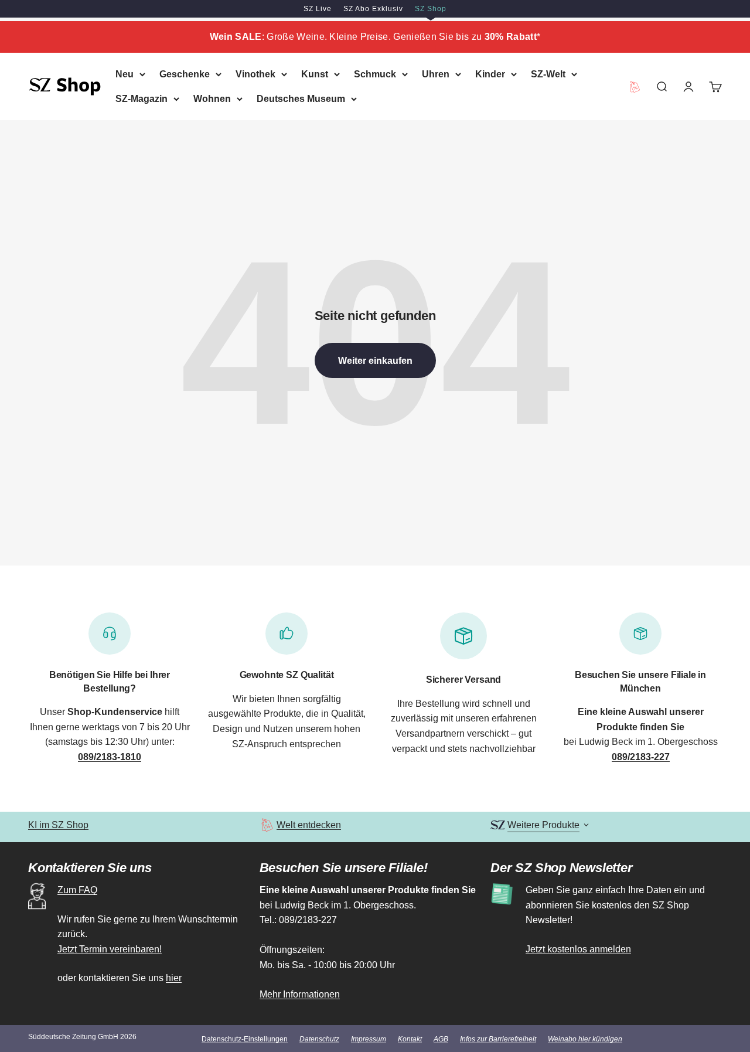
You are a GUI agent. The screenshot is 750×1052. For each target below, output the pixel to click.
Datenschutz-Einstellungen (245, 1039)
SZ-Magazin (141, 98)
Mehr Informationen (300, 994)
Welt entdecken (309, 825)
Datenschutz (319, 1039)
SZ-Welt (548, 74)
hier (174, 978)
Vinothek (255, 74)
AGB (441, 1039)
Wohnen (212, 98)
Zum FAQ (77, 890)
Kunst (314, 74)
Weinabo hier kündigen (585, 1039)
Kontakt (410, 1039)
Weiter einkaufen (375, 361)
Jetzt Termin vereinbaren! (109, 949)
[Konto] (688, 86)
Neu (124, 74)
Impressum (368, 1039)
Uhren (435, 74)
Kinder (490, 74)
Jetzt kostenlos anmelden (578, 949)
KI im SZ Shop (58, 825)
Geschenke (184, 74)
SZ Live (318, 9)
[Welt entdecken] (267, 825)
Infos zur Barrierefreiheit (498, 1039)
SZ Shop (430, 9)
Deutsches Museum (301, 98)
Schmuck (375, 74)
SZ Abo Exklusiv (373, 9)
